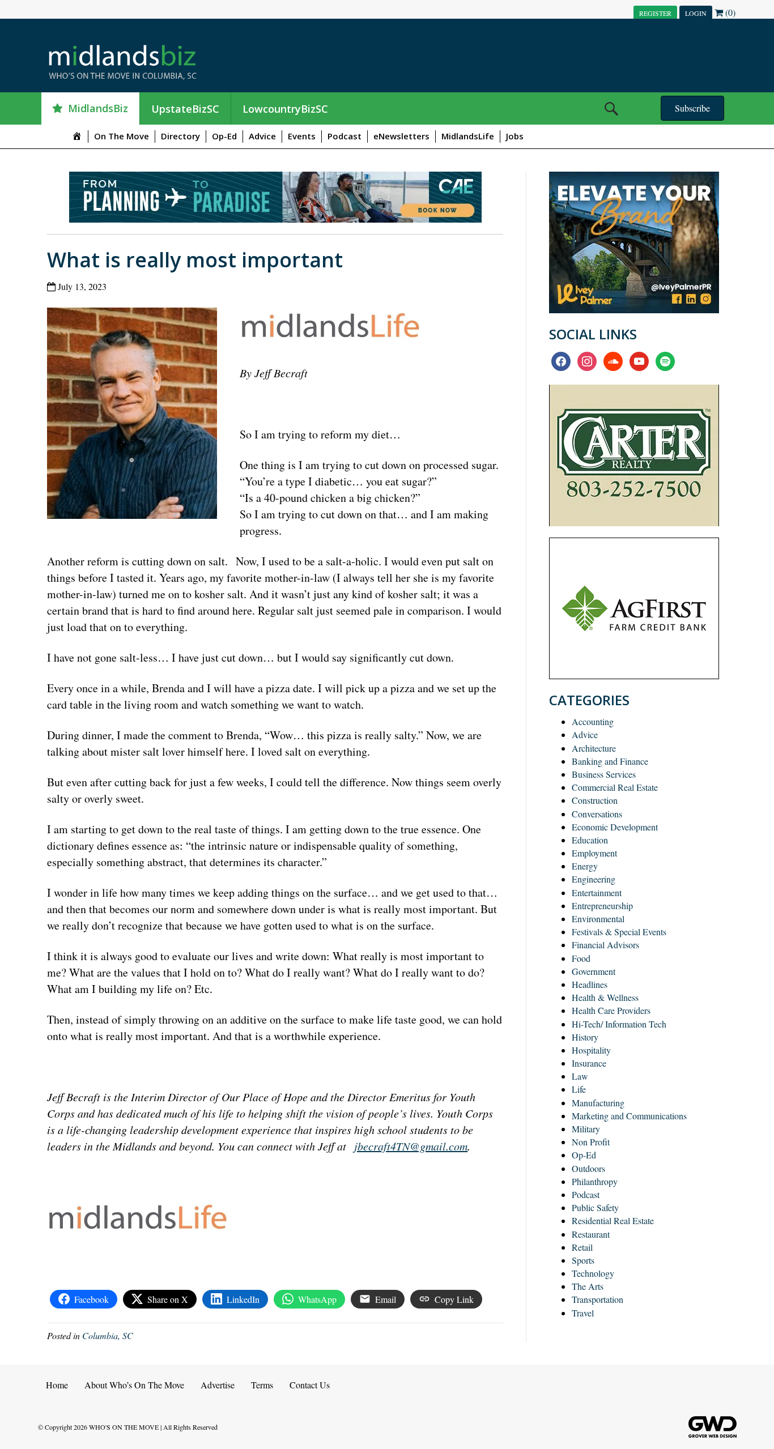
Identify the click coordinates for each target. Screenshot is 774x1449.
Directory (180, 136)
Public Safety (595, 1207)
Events (302, 136)
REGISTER (655, 13)
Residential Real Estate (613, 1220)
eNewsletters (401, 136)
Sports (583, 1260)
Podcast (345, 136)
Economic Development (615, 827)
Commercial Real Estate (615, 787)
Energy (585, 866)
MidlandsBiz (98, 108)
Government (593, 971)
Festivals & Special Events (619, 931)
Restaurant (591, 1234)
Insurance (589, 1063)
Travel (583, 1313)
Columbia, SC (107, 1335)
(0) (729, 12)
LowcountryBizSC (285, 109)
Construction (595, 800)
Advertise (218, 1385)
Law (580, 1076)
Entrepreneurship (602, 905)
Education (590, 840)
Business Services (604, 774)
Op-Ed (224, 136)
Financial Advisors (605, 945)
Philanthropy (595, 1181)
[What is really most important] (136, 415)
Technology (593, 1273)
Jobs (515, 136)
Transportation (597, 1299)
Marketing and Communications (629, 1116)
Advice (262, 136)
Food (581, 958)
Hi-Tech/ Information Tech (619, 1024)
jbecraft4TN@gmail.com (410, 1146)
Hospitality (591, 1050)
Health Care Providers (611, 1010)
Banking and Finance (610, 761)
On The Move (121, 136)
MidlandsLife (467, 136)
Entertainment (597, 892)
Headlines (589, 984)
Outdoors (588, 1168)
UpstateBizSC (185, 109)
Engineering (593, 879)
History (585, 1037)
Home (57, 1385)
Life (579, 1089)
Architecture (594, 748)
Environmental (598, 918)
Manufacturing (598, 1103)
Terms (262, 1385)
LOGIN (696, 13)
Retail (582, 1247)
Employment (594, 853)
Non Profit (591, 1142)
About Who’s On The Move (134, 1385)
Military (586, 1129)
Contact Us (310, 1385)
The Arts (587, 1286)
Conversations (597, 814)
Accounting (593, 721)
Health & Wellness (605, 997)
